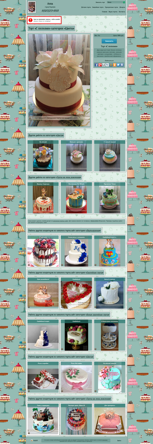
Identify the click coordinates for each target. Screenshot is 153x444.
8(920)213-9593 (50, 10)
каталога (104, 440)
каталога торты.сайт (60, 221)
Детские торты (86, 7)
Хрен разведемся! (43, 279)
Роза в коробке (43, 363)
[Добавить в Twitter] (118, 65)
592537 (35, 440)
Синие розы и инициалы (76, 237)
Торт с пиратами (43, 405)
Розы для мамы (76, 363)
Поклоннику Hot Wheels (76, 184)
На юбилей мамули (109, 363)
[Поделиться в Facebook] (96, 65)
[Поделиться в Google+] (100, 65)
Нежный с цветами (76, 142)
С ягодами (43, 237)
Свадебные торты (97, 7)
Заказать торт (100, 2)
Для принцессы (109, 405)
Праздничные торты (111, 7)
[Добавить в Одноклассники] (114, 65)
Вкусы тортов (113, 11)
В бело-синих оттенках (109, 321)
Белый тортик (109, 279)
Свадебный (76, 279)
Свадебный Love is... (110, 237)
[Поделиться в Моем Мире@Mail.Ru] (111, 65)
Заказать (109, 41)
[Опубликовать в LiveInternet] (103, 65)
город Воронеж (50, 7)
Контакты (122, 11)
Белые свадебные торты (97, 314)
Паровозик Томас (110, 184)
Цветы (60, 135)
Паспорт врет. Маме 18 (76, 405)
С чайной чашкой (110, 142)
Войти (119, 440)
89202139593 (95, 221)
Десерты (122, 7)
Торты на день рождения (68, 177)
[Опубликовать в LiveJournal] (107, 65)
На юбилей (43, 142)
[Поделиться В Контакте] (122, 65)
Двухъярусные (93, 230)
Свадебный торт (43, 321)
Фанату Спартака (43, 184)
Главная (104, 11)
